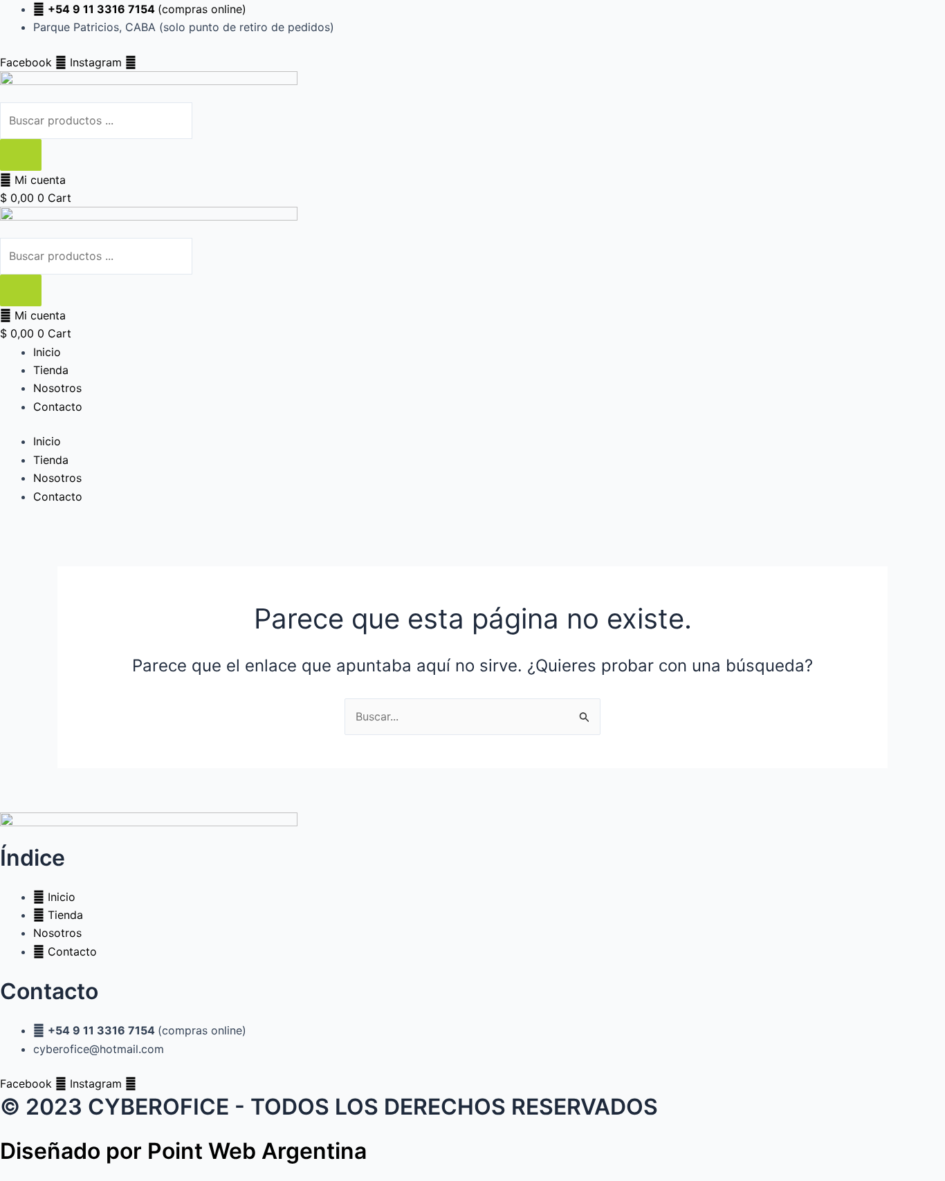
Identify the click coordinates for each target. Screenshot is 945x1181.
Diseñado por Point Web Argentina (183, 1150)
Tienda (50, 370)
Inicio (47, 352)
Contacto (57, 406)
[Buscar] (21, 155)
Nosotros (57, 388)
